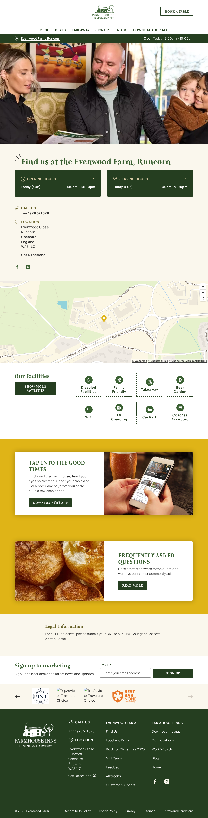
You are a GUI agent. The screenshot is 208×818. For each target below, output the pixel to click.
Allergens (113, 776)
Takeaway (81, 30)
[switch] (81, 421)
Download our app (150, 30)
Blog (155, 758)
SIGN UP (173, 673)
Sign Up (102, 30)
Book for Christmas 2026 (125, 749)
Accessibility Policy (77, 811)
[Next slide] (190, 696)
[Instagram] (28, 267)
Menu (44, 30)
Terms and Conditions (178, 811)
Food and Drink (117, 740)
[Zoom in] (203, 286)
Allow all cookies (163, 449)
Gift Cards (114, 758)
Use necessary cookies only (103, 449)
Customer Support (120, 785)
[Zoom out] (203, 292)
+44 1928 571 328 (35, 213)
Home (156, 767)
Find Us (121, 30)
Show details (175, 435)
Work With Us (162, 749)
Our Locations (163, 740)
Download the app (50, 503)
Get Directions (33, 255)
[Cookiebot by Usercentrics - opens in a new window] (174, 366)
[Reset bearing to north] (203, 298)
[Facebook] (17, 267)
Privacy (130, 811)
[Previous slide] (18, 696)
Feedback (113, 767)
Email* (105, 665)
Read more (132, 585)
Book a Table (176, 11)
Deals (60, 30)
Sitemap (149, 811)
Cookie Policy (108, 811)
